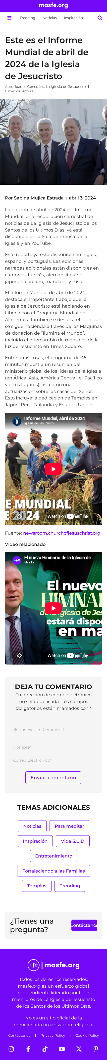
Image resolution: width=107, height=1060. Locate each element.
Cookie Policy (87, 1035)
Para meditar (69, 826)
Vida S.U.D (72, 841)
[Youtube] (62, 1049)
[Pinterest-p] (96, 1049)
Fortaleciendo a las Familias (53, 871)
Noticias (50, 18)
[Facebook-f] (28, 1049)
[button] (9, 18)
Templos (36, 885)
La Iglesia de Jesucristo (66, 86)
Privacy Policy (53, 1035)
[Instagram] (11, 1049)
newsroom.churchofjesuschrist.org (61, 533)
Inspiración (73, 18)
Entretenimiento (53, 856)
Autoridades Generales (24, 86)
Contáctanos (19, 1035)
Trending (27, 18)
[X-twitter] (79, 1049)
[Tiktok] (45, 1049)
